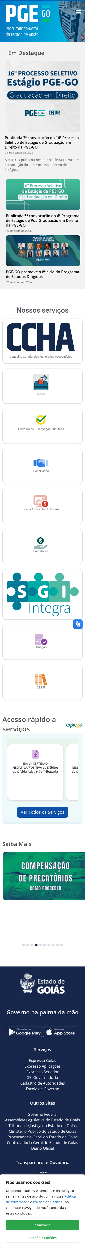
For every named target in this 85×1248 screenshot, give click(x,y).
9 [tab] (57, 945)
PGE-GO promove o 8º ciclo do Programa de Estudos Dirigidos (42, 274)
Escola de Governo (42, 1088)
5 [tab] (40, 945)
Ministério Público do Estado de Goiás (42, 1131)
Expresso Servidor (42, 1071)
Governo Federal (42, 1114)
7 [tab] (48, 945)
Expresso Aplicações (43, 1066)
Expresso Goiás (42, 1060)
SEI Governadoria (42, 1077)
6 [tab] (44, 945)
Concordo (43, 1225)
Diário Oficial (42, 1148)
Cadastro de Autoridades (42, 1083)
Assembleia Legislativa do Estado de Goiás (42, 1120)
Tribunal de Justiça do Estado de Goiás (42, 1125)
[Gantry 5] (42, 983)
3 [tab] (31, 945)
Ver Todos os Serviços (42, 812)
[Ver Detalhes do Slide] (42, 876)
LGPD (42, 1173)
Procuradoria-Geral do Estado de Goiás (43, 1137)
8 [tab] (53, 945)
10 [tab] (61, 945)
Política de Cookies (48, 1202)
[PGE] (28, 18)
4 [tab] (36, 945)
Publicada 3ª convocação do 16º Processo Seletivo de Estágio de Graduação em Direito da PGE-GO (42, 142)
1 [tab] (23, 945)
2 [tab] (27, 945)
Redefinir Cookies (42, 1238)
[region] (42, 1211)
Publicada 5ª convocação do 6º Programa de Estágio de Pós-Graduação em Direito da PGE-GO (42, 220)
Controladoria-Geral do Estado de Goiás (42, 1142)
